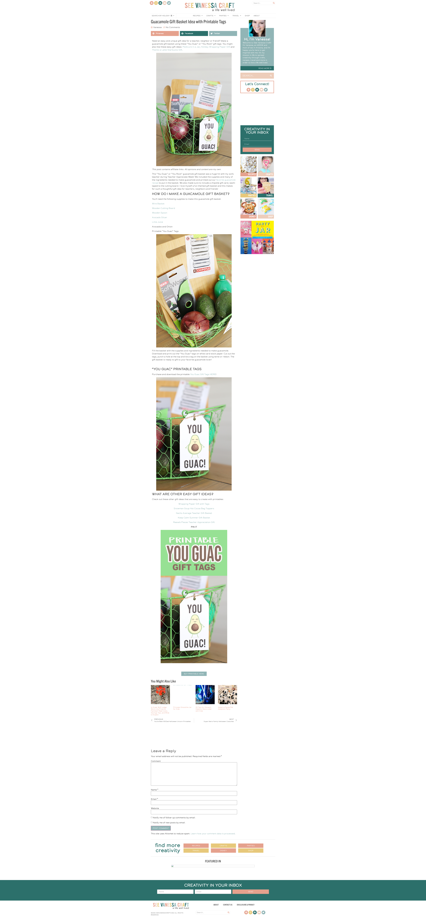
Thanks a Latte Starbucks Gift (167, 49)
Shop (247, 16)
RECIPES (252, 174)
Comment (156, 761)
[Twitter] (169, 3)
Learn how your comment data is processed (213, 833)
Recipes (196, 16)
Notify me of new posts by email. (169, 822)
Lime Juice (157, 222)
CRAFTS (269, 174)
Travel (235, 16)
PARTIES (252, 195)
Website (155, 808)
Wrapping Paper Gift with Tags (193, 503)
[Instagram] (156, 3)
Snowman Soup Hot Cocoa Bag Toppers (194, 508)
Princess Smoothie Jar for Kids (182, 708)
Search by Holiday (161, 16)
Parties (223, 16)
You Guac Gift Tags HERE (203, 374)
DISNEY (252, 216)
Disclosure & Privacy (245, 904)
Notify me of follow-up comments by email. (174, 817)
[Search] (274, 3)
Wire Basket (158, 203)
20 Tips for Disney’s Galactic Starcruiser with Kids (204, 709)
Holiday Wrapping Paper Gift (215, 46)
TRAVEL (269, 195)
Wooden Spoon (159, 212)
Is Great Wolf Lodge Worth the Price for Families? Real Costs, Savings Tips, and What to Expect (160, 711)
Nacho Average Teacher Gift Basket (194, 513)
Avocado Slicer (159, 217)
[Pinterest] (152, 3)
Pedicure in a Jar (191, 46)
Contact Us (227, 904)
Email (154, 799)
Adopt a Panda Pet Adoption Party (225, 708)
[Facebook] (160, 3)
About (257, 16)
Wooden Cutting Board (163, 208)
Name (154, 790)
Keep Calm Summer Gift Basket (194, 517)
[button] (194, 674)
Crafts (209, 16)
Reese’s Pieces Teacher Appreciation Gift (194, 522)
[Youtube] (165, 3)
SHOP (270, 216)
